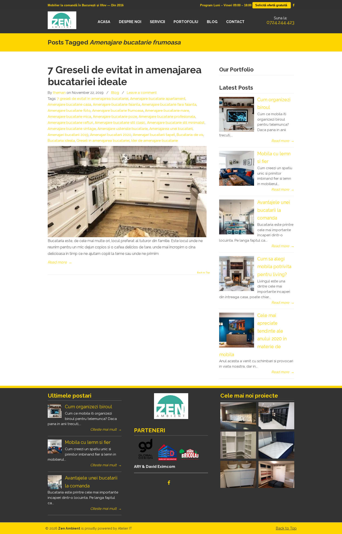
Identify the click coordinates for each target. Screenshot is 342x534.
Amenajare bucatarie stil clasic (120, 123)
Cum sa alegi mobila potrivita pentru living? (274, 266)
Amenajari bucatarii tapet (154, 135)
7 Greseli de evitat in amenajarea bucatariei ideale (124, 76)
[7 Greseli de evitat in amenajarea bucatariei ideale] (127, 236)
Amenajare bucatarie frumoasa (117, 110)
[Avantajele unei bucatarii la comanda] (236, 233)
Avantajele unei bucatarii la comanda (273, 210)
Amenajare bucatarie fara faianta (169, 104)
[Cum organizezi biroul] (236, 130)
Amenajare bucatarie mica (69, 117)
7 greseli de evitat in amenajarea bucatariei (92, 99)
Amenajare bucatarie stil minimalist (176, 123)
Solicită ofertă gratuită (271, 5)
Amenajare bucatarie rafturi (70, 123)
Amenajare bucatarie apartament (157, 99)
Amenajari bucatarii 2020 (110, 135)
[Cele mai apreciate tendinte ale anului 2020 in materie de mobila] (236, 346)
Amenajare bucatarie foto (69, 110)
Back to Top (203, 272)
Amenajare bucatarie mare (167, 110)
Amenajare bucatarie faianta (116, 104)
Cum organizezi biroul (88, 406)
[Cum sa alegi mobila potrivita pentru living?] (236, 290)
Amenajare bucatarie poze (115, 117)
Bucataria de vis (190, 135)
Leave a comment (142, 93)
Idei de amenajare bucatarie (154, 141)
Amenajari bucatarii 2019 (68, 135)
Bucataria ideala (61, 141)
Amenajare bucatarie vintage (72, 129)
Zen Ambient (65, 20)
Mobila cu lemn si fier (88, 442)
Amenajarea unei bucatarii (171, 129)
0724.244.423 (280, 22)
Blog (115, 93)
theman (59, 93)
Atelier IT (125, 528)
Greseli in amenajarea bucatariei (103, 141)
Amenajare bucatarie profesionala (167, 117)
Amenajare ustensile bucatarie (122, 129)
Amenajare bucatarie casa (69, 104)
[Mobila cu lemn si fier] (236, 185)
